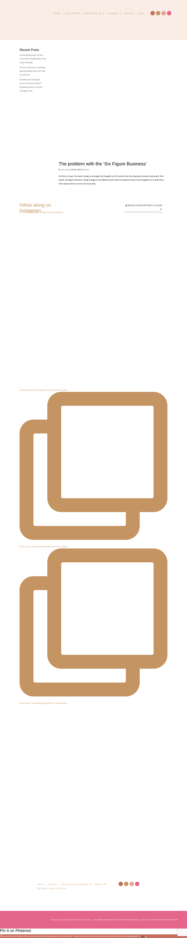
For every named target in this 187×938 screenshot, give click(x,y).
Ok (142, 936)
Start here (70, 13)
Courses (113, 13)
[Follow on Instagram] (158, 13)
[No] (146, 936)
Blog (141, 13)
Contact (129, 13)
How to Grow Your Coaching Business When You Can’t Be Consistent (32, 71)
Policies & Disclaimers (75, 884)
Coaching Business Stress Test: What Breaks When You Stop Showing (33, 59)
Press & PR (100, 884)
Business (86, 169)
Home (56, 13)
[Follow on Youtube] (169, 13)
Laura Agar (65, 169)
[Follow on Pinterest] (163, 13)
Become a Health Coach (51, 888)
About (41, 884)
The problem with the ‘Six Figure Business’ (103, 163)
